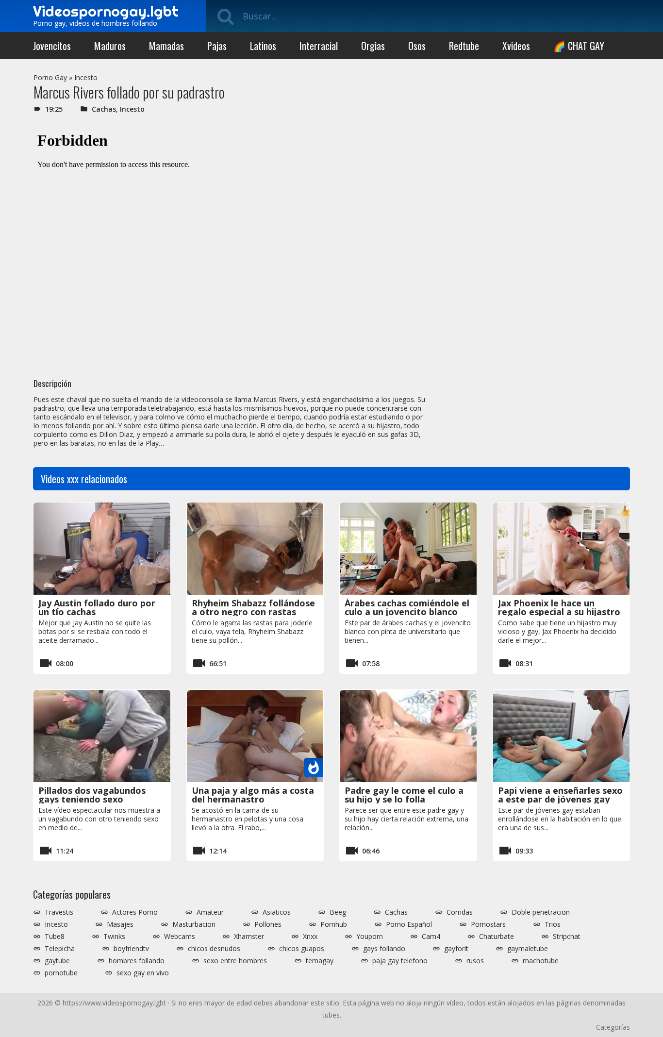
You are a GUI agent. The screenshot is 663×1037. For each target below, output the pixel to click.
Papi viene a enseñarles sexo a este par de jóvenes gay (560, 795)
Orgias (373, 45)
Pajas (217, 45)
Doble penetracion (541, 912)
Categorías (613, 1027)
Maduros (110, 45)
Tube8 (55, 936)
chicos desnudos (214, 949)
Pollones (268, 924)
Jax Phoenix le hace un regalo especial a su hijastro (559, 607)
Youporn (369, 936)
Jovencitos (52, 45)
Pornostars (488, 924)
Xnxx (310, 936)
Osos (417, 45)
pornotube (61, 973)
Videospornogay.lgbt (106, 11)
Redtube (464, 45)
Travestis (59, 912)
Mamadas (166, 45)
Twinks (114, 936)
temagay (319, 961)
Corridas (460, 912)
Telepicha (60, 949)
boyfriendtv (131, 949)
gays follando (384, 949)
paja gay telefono (400, 961)
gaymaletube (527, 949)
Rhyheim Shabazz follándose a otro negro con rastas (253, 607)
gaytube (57, 961)
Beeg (338, 912)
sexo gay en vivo (142, 973)
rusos (475, 961)
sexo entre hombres (235, 961)
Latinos (263, 45)
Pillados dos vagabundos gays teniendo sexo (92, 795)
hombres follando (137, 961)
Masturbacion (193, 924)
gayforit (456, 949)
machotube (541, 961)
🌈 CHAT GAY (578, 45)
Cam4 (431, 936)
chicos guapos (301, 949)
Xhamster (249, 936)
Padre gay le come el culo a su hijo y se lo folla (404, 795)
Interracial (318, 45)
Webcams (179, 936)
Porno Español (409, 924)
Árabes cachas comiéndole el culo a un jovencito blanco (407, 607)
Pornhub (333, 924)
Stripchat (566, 936)
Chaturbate (496, 936)
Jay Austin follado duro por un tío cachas (96, 607)
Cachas (104, 109)
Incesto (86, 77)
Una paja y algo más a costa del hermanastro (253, 795)
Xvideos (516, 45)
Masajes (120, 924)
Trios (553, 924)
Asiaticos (277, 912)
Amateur (210, 912)
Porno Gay (50, 77)
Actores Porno (135, 912)
